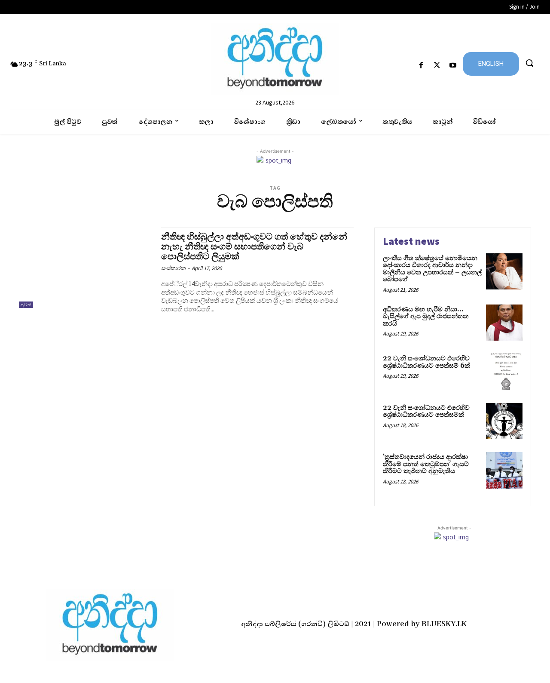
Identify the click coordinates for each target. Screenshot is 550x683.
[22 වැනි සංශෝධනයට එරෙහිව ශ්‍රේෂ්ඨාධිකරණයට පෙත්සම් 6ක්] (504, 372)
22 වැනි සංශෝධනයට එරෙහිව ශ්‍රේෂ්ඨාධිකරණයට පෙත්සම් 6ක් (426, 362)
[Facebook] (421, 65)
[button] (529, 62)
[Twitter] (437, 65)
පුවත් (26, 305)
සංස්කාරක (173, 268)
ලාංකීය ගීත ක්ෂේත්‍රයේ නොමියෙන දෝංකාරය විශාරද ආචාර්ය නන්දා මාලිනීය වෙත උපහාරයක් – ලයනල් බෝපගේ (432, 269)
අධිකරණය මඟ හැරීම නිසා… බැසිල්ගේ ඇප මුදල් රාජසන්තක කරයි (425, 316)
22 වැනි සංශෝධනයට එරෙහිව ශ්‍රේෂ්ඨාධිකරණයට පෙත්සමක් (426, 411)
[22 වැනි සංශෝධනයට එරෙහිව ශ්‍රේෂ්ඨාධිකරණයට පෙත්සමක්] (504, 421)
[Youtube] (453, 65)
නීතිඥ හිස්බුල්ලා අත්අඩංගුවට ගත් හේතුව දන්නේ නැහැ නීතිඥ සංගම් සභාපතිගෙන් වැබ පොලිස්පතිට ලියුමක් (254, 246)
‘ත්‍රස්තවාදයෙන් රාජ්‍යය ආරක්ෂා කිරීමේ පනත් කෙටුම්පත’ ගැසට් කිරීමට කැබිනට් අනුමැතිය (426, 464)
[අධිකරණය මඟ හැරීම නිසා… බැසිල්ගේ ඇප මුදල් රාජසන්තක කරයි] (504, 323)
